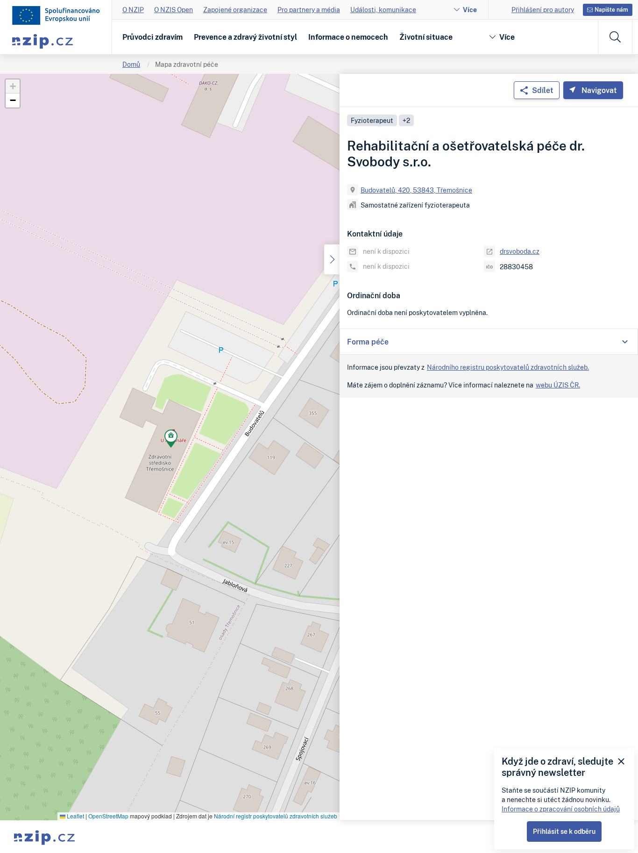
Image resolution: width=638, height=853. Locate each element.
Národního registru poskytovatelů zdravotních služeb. (508, 367)
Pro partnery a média (308, 10)
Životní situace (426, 37)
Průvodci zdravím (152, 37)
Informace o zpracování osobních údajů (561, 809)
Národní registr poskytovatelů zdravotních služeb (275, 816)
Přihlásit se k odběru (564, 831)
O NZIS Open (173, 10)
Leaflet (74, 816)
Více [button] (507, 37)
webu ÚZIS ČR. (558, 385)
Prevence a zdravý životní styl (245, 37)
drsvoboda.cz (519, 251)
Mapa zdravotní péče (186, 64)
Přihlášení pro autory (542, 10)
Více (470, 10)
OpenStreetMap (108, 816)
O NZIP (133, 10)
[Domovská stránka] (56, 15)
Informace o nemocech (348, 37)
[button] (170, 440)
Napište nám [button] (611, 9)
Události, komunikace (383, 10)
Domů (131, 64)
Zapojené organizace (235, 10)
